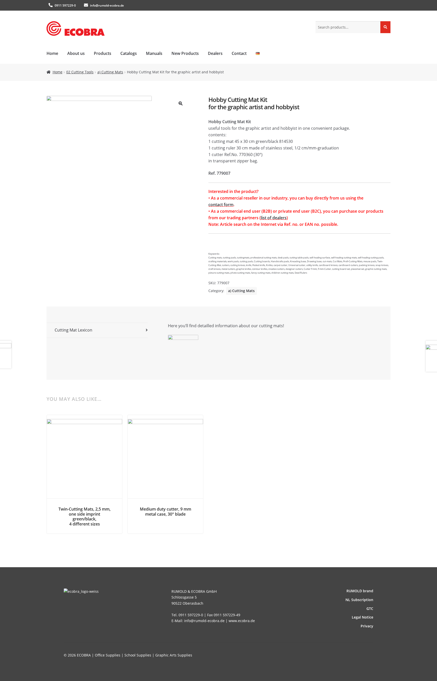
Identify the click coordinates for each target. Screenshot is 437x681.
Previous (59, 453)
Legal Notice (362, 617)
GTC (369, 608)
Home (52, 53)
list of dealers (274, 218)
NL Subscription (359, 599)
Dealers (215, 53)
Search (385, 27)
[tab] (97, 330)
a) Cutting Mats (110, 72)
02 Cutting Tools (80, 72)
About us (76, 53)
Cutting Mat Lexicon (73, 330)
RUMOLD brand (359, 590)
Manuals (154, 53)
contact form (220, 204)
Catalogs (128, 53)
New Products (185, 53)
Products (102, 53)
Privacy (367, 626)
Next (377, 453)
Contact (239, 53)
